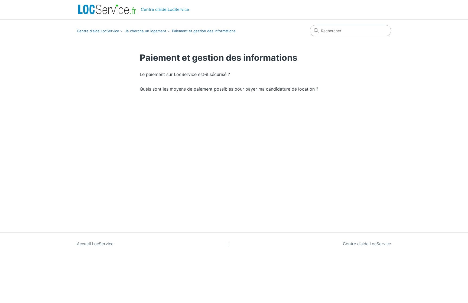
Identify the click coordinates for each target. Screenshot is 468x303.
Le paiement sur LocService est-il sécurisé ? (185, 74)
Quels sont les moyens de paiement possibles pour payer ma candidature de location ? (229, 89)
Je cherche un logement (145, 31)
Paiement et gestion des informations (204, 31)
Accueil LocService (95, 243)
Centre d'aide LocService (98, 31)
